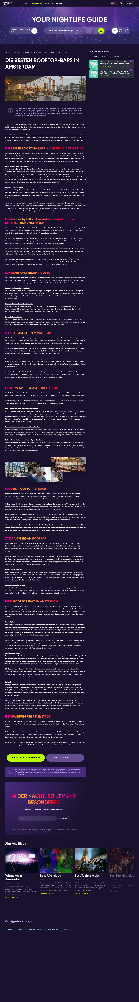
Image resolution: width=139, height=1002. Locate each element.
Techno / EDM (119, 56)
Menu (25, 3)
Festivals (95, 56)
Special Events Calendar (53, 3)
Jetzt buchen (37, 3)
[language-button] (113, 3)
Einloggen (130, 3)
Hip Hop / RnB (106, 56)
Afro (128, 56)
